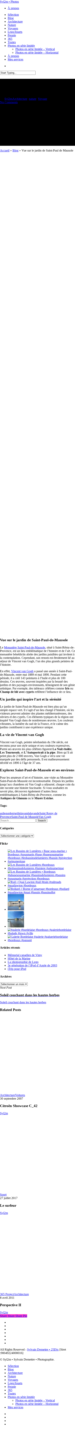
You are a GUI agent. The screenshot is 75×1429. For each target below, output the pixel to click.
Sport (3, 1194)
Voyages (13, 1379)
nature (32, 98)
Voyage (42, 98)
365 (10, 1390)
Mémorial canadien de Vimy (25, 955)
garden (9, 813)
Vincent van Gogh (22, 671)
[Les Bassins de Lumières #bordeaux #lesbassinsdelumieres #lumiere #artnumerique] (41, 868)
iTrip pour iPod (17, 968)
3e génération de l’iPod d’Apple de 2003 (32, 965)
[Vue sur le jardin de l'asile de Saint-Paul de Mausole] (37, 632)
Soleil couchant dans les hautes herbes (23, 1002)
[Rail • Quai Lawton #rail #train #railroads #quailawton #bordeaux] (41, 885)
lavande (34, 813)
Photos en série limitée (21, 1397)
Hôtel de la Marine (19, 958)
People (12, 1386)
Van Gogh (45, 816)
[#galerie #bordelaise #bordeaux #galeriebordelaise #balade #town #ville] (41, 933)
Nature (12, 1376)
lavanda (25, 813)
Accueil (4, 150)
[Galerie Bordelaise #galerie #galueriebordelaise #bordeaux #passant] (41, 940)
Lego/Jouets (15, 1383)
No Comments (9, 102)
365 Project (7, 1294)
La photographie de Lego (23, 962)
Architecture (19, 98)
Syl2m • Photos (9, 1)
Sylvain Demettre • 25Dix (43, 1349)
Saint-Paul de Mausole (25, 816)
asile (2, 813)
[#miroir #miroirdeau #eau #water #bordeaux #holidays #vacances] (16, 926)
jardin (17, 813)
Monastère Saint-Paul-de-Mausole (24, 647)
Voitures (20, 1095)
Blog (15, 150)
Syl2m (8, 98)
